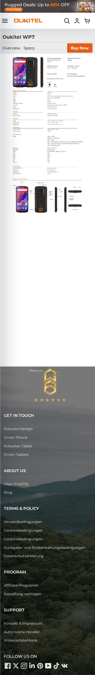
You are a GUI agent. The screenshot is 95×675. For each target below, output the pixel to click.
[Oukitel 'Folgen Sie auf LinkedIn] (32, 665)
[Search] (67, 21)
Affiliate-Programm (21, 585)
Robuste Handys (18, 429)
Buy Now (80, 48)
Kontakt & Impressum (23, 623)
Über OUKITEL (16, 484)
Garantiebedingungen (23, 530)
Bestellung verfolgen (22, 594)
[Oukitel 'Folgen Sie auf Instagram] (24, 665)
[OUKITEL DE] (28, 21)
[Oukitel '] (64, 665)
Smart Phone (15, 437)
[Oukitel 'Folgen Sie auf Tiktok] (56, 665)
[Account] (77, 21)
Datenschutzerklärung (24, 556)
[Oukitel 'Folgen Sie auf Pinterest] (40, 665)
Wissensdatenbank (20, 640)
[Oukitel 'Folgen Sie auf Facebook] (7, 665)
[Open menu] (5, 21)
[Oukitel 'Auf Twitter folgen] (16, 665)
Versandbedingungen (23, 521)
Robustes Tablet (18, 446)
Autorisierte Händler (22, 632)
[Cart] (87, 21)
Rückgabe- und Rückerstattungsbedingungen (44, 547)
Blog (8, 492)
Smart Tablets (16, 454)
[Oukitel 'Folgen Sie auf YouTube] (48, 665)
